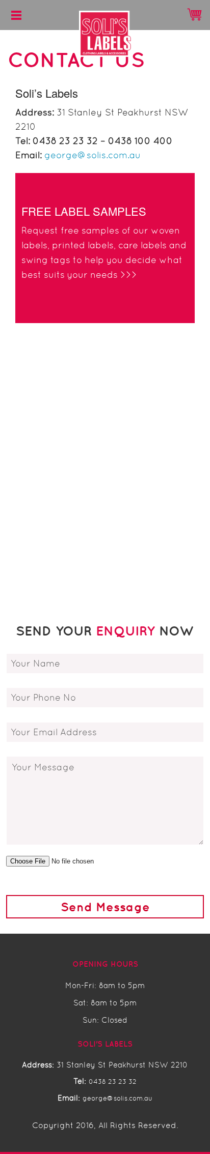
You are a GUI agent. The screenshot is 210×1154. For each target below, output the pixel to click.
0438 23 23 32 (113, 1081)
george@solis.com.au (92, 155)
